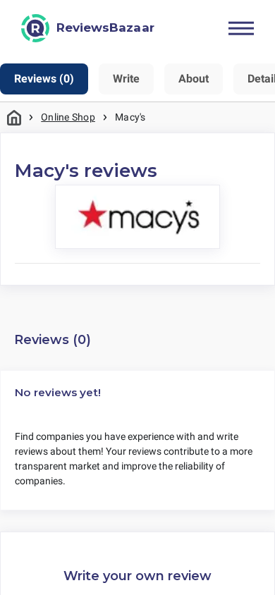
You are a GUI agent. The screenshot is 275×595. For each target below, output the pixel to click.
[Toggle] (241, 28)
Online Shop (68, 117)
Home (14, 117)
